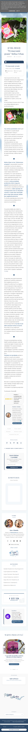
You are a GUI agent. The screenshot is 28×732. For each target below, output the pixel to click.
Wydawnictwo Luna (14, 434)
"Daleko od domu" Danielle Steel (14, 655)
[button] (11, 669)
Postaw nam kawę (14, 544)
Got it (18, 11)
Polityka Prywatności (18, 721)
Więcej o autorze (17, 423)
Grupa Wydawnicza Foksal (9, 571)
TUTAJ (6, 271)
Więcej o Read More (16, 621)
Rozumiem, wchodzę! (14, 729)
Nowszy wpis (10, 448)
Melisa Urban (17, 428)
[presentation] (4, 647)
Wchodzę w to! (14, 467)
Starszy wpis (18, 448)
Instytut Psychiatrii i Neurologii (11, 574)
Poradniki (8, 431)
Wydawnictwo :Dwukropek (10, 582)
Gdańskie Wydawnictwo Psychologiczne (13, 568)
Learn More (12, 11)
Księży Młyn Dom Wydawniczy (11, 579)
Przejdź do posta (14, 662)
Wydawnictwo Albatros (9, 585)
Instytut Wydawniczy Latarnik (10, 577)
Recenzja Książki (18, 431)
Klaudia (9, 428)
